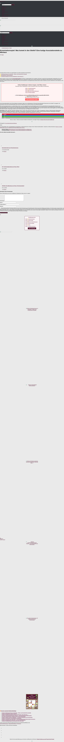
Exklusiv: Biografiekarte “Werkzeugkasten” (9, 713)
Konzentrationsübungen (9, 123)
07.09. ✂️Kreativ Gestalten (30, 92)
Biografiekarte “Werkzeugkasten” (7, 75)
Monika (5, 151)
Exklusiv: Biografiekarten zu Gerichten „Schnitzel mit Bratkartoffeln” (14, 720)
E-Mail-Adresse (3, 204)
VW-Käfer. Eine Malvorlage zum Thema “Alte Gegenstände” (13, 185)
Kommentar (2, 200)
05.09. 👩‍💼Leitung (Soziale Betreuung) (32, 91)
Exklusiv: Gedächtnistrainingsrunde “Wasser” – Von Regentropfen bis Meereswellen (17, 715)
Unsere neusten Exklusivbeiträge (8, 710)
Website (1, 206)
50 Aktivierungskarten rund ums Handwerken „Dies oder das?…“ (12, 76)
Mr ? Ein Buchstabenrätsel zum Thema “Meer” (11, 166)
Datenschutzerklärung (12, 723)
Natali (3, 54)
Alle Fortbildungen (32, 228)
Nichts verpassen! (5, 14)
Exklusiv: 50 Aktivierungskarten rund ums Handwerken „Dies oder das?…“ (15, 714)
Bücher (3, 8)
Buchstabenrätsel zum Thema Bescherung (10, 147)
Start (3, 6)
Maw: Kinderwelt (5, 18)
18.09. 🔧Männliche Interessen (30, 226)
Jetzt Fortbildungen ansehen (32, 99)
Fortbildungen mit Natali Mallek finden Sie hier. (16, 127)
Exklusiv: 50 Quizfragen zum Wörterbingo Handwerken (11, 718)
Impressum (19, 723)
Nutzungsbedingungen (4, 723)
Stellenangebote (5, 16)
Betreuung (4, 9)
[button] (4, 114)
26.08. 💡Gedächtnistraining (30, 88)
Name (1, 202)
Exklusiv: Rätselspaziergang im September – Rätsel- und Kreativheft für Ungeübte (16, 712)
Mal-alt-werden (2, 1)
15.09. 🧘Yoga (27, 224)
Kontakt (3, 12)
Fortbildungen (4, 7)
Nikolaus (15, 123)
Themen (3, 10)
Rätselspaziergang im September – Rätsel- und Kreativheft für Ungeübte (14, 74)
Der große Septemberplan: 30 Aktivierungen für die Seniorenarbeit (13, 716)
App (2, 15)
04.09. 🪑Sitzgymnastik (29, 89)
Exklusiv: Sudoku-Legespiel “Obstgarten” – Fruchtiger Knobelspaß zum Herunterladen (17, 717)
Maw (3, 13)
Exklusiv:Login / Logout (2, 539)
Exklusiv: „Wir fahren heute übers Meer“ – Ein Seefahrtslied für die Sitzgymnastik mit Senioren (18, 719)
